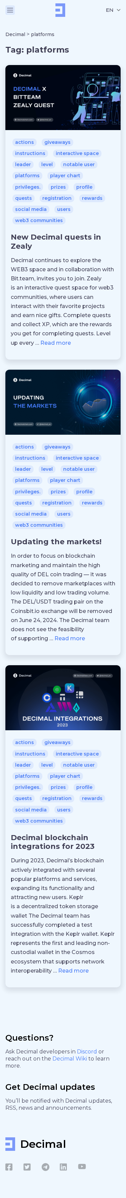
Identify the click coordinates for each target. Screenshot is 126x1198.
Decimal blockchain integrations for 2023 (52, 842)
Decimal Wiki (70, 1058)
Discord (87, 1051)
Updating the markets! (56, 541)
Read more (55, 343)
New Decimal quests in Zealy (56, 241)
